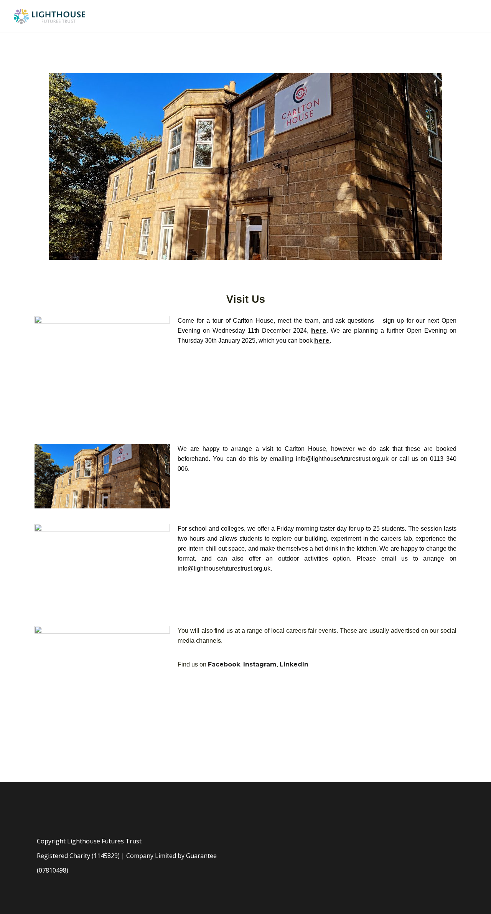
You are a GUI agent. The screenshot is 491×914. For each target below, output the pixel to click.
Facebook (224, 664)
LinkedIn (294, 664)
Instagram (260, 664)
